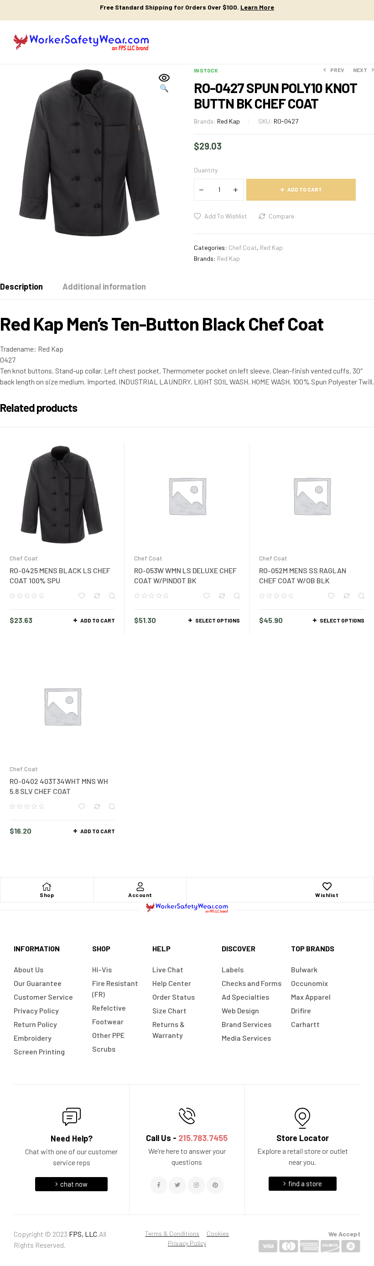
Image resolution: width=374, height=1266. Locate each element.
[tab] (21, 286)
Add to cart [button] (97, 620)
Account (140, 895)
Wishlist (326, 895)
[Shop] (47, 886)
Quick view (112, 596)
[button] (164, 83)
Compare (281, 216)
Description (21, 286)
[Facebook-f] (158, 1185)
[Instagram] (196, 1185)
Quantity (206, 170)
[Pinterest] (215, 1185)
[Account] (140, 886)
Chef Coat (243, 247)
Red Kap (228, 121)
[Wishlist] (327, 886)
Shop (47, 895)
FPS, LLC (83, 1234)
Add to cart (304, 189)
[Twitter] (177, 1185)
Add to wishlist (225, 216)
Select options (217, 620)
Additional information (104, 286)
